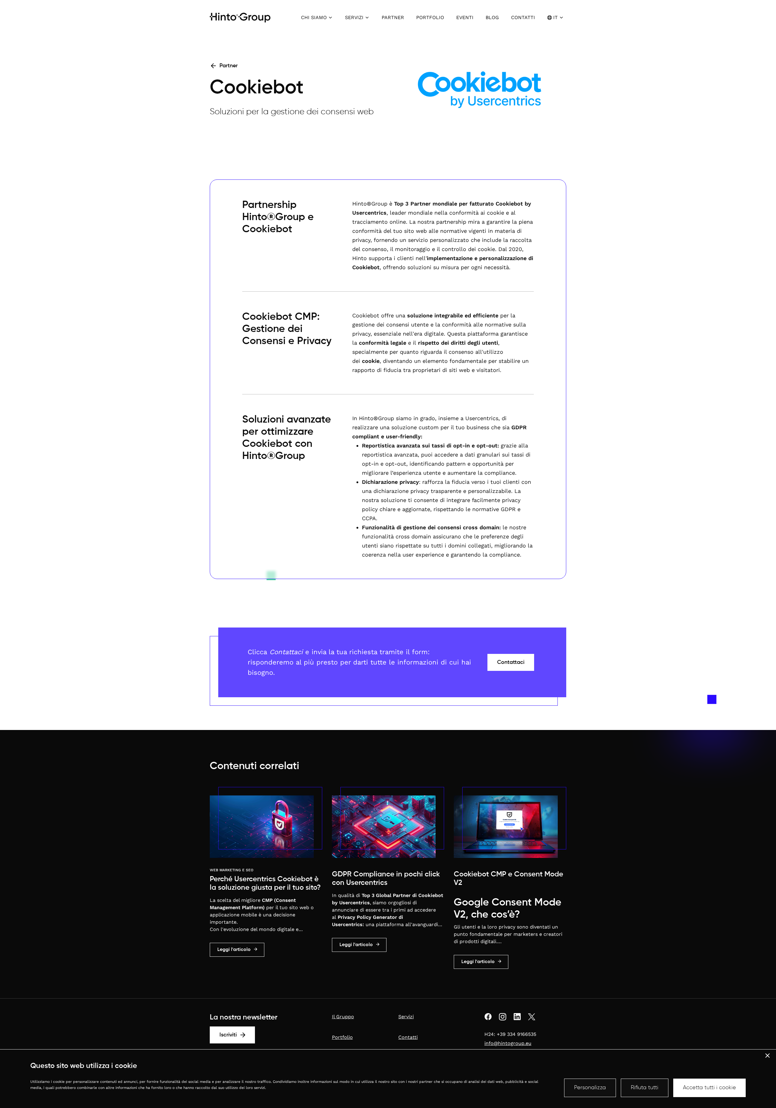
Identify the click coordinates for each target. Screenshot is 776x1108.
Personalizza (590, 1087)
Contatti (408, 1037)
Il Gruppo (343, 1016)
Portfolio (342, 1037)
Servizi (406, 1016)
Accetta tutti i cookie (709, 1087)
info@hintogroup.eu (507, 1043)
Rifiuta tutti (644, 1087)
